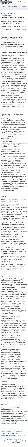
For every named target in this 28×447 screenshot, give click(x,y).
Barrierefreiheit (11, 439)
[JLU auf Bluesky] (13, 442)
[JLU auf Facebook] (19, 442)
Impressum (19, 439)
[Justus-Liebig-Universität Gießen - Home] (6, 2)
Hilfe (22, 441)
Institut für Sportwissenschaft (14, 7)
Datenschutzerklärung (10, 441)
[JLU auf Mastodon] (15, 442)
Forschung (5, 435)
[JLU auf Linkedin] (11, 442)
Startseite (3, 430)
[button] (18, 2)
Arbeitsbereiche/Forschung (13, 430)
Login (18, 441)
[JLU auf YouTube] (17, 442)
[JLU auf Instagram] (25, 441)
